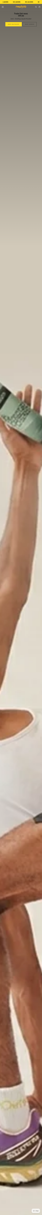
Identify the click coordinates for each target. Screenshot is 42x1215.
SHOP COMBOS (29, 24)
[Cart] (39, 7)
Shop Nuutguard (13, 24)
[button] (3, 7)
